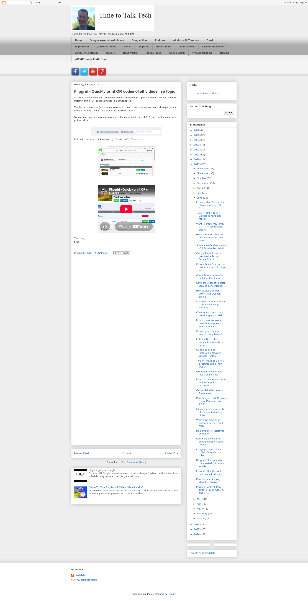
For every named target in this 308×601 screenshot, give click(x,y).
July (199, 192)
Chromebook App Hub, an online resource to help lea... (210, 267)
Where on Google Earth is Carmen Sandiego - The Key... (210, 304)
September (203, 183)
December (203, 168)
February (202, 513)
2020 (197, 159)
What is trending (202, 52)
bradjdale (80, 575)
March (201, 508)
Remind (224, 52)
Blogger (172, 594)
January (202, 518)
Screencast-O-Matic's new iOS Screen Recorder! (211, 247)
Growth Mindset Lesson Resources (209, 392)
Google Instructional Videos (107, 40)
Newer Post (81, 453)
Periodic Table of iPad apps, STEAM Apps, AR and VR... (210, 489)
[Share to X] (121, 253)
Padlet (128, 46)
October (202, 178)
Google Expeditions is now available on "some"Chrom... (208, 256)
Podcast (160, 40)
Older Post (172, 453)
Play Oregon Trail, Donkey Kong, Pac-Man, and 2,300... (211, 401)
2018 (197, 524)
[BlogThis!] (118, 253)
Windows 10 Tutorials (186, 40)
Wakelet (110, 52)
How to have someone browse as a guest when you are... (209, 323)
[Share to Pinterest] (128, 253)
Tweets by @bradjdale (202, 552)
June (200, 197)
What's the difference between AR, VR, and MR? (209, 422)
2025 (197, 135)
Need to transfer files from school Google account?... (211, 382)
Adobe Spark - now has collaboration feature (209, 276)
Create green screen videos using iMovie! (209, 333)
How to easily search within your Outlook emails (208, 293)
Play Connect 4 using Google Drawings (208, 481)
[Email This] (114, 253)
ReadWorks (130, 52)
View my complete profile (84, 580)
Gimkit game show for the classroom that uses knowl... (210, 412)
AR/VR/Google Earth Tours (91, 59)
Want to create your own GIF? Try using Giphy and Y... (210, 226)
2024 (197, 140)
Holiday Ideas (153, 52)
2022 (197, 149)
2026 (197, 130)
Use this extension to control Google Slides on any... (209, 441)
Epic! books (187, 46)
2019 (197, 164)
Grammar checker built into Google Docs (209, 373)
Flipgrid (144, 46)
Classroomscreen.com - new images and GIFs (210, 314)
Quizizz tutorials (106, 46)
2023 (197, 144)
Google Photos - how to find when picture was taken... (209, 237)
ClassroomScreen (213, 46)
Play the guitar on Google (102, 470)
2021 (197, 154)
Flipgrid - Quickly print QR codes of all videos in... (210, 472)
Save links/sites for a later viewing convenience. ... (211, 284)
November (203, 173)
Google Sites (139, 40)
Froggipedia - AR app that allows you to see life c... (210, 205)
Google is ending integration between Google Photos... (208, 352)
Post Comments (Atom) (133, 462)
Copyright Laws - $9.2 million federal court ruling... (208, 452)
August (201, 187)
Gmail (210, 40)
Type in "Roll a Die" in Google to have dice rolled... (209, 215)
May (199, 499)
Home (78, 40)
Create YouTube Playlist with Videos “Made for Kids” (116, 487)
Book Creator (164, 46)
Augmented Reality (86, 52)
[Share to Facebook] (125, 253)
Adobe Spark (177, 52)
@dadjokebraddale (208, 93)
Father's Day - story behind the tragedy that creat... (210, 341)
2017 (197, 529)
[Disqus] (126, 305)
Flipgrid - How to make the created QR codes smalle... (210, 463)
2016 (197, 534)
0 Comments (101, 253)
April (200, 503)
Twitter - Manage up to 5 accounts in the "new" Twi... (210, 363)
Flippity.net (82, 46)
